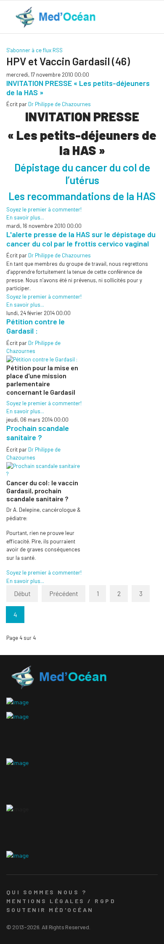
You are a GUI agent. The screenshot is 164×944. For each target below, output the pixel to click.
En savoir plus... (25, 217)
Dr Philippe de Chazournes (59, 104)
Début (22, 593)
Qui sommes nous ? (46, 892)
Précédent (63, 593)
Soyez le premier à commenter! (44, 209)
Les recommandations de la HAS (82, 196)
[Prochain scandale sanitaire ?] (44, 470)
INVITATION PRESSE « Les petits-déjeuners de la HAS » (78, 87)
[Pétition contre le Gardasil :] (44, 360)
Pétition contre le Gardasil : (35, 326)
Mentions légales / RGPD (61, 900)
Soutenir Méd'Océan (50, 909)
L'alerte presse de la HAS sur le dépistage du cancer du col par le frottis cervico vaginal (81, 239)
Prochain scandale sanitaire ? (37, 432)
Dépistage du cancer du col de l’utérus (82, 173)
